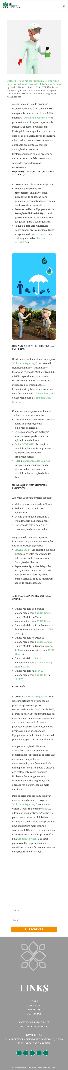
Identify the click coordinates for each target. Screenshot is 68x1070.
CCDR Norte (44, 612)
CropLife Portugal (27, 838)
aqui (45, 808)
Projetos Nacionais (33, 93)
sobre (34, 1001)
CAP (17, 444)
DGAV (18, 431)
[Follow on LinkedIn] (19, 1053)
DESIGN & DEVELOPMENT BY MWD (42, 1068)
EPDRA (39, 670)
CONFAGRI (28, 444)
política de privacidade (34, 1022)
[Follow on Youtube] (45, 1053)
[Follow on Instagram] (25, 1053)
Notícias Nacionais (34, 90)
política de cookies (34, 1026)
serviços (34, 1005)
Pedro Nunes (18, 87)
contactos (34, 1013)
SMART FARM (23, 549)
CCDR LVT (43, 674)
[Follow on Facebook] (32, 1053)
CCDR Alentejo (45, 662)
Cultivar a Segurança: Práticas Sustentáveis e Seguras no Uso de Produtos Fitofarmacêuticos (34, 82)
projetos (34, 1009)
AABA (26, 666)
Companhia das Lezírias (36, 460)
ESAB (38, 658)
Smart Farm (42, 393)
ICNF (17, 460)
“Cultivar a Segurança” (35, 117)
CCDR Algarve (45, 641)
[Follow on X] (39, 1053)
